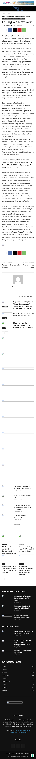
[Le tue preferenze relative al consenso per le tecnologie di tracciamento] (32, 755)
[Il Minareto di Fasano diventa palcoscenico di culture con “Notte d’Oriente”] (9, 559)
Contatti (27, 753)
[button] (3, 8)
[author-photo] (18, 284)
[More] (29, 30)
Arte (9, 13)
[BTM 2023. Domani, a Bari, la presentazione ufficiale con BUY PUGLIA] (7, 507)
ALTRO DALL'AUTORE (25, 296)
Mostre (28, 16)
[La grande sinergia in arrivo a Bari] (7, 498)
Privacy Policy (10, 753)
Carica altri (17, 524)
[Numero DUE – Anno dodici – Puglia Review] (7, 653)
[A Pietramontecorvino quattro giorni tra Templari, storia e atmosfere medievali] (9, 540)
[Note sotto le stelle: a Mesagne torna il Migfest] (7, 618)
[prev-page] (3, 332)
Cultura (4, 544)
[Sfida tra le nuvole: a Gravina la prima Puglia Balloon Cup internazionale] (7, 325)
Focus (12, 16)
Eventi (7, 16)
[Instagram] (18, 746)
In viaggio (17, 16)
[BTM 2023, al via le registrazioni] (7, 517)
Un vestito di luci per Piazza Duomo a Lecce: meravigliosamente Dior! (23, 642)
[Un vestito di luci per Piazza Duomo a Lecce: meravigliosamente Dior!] (7, 643)
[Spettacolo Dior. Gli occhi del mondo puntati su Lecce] (7, 633)
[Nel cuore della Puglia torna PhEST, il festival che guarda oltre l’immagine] (26, 540)
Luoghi (23, 16)
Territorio (22, 18)
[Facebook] (10, 30)
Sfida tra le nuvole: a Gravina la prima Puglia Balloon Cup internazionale (23, 325)
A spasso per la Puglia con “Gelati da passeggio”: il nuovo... (22, 598)
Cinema (4, 318)
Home (3, 13)
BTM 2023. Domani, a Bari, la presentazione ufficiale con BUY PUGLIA (23, 507)
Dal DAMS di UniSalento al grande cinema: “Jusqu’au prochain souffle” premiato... (25, 570)
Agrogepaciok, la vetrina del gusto (10, 266)
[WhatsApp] (24, 30)
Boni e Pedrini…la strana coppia (26, 266)
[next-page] (6, 332)
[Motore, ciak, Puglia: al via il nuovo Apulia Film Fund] (7, 315)
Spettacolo (15, 18)
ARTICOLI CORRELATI (10, 296)
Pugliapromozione (7, 18)
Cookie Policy (19, 753)
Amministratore (8, 25)
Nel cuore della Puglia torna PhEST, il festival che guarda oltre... (26, 549)
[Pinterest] (20, 30)
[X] (15, 30)
